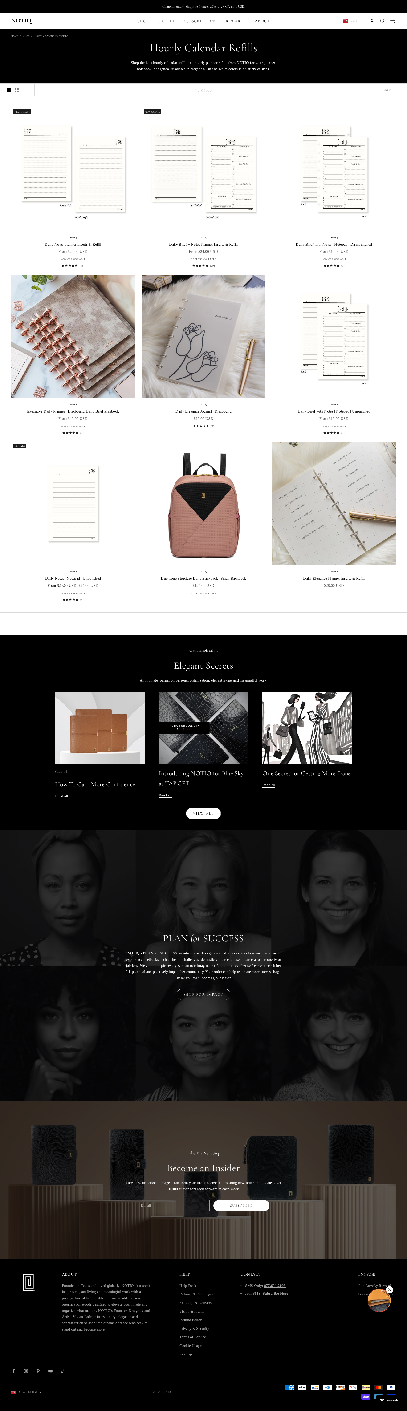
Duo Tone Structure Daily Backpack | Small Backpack (203, 578)
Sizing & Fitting (191, 1311)
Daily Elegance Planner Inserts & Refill (334, 578)
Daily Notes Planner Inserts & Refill (73, 244)
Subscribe (241, 1205)
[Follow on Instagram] (26, 1371)
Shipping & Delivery (195, 1303)
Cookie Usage (190, 1346)
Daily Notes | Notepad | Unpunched (73, 578)
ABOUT (262, 21)
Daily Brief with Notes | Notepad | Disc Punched (334, 244)
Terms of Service (192, 1337)
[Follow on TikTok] (62, 1371)
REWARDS (235, 21)
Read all (61, 796)
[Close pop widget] (389, 1289)
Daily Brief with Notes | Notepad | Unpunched (334, 411)
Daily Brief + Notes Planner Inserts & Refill (203, 244)
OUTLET (166, 21)
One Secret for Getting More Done (306, 773)
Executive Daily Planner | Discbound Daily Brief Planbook (73, 411)
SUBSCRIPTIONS (200, 21)
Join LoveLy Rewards (375, 1286)
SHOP (143, 21)
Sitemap (185, 1354)
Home (14, 36)
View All (203, 813)
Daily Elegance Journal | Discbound (203, 411)
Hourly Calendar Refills (51, 36)
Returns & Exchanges (196, 1294)
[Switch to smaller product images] (17, 90)
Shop (26, 36)
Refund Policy (190, 1320)
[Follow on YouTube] (50, 1371)
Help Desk (187, 1286)
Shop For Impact (203, 994)
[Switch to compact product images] (25, 90)
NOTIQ (73, 237)
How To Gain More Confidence (95, 784)
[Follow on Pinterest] (38, 1371)
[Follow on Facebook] (13, 1371)
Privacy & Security (194, 1329)
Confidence (64, 771)
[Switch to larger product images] (9, 90)
